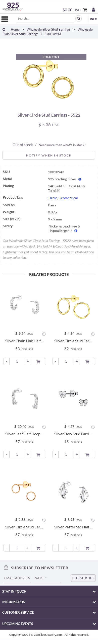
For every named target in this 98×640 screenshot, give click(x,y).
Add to (39, 361)
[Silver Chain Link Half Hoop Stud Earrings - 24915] (24, 304)
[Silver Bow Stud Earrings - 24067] (73, 397)
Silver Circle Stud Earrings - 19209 (73, 341)
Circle (52, 198)
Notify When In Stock (49, 155)
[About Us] (93, 19)
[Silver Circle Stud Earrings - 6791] (24, 490)
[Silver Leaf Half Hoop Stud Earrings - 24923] (24, 397)
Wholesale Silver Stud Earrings (49, 29)
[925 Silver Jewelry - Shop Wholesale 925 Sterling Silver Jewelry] (13, 7)
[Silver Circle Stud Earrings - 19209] (73, 304)
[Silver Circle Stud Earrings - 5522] (49, 106)
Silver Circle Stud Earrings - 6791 (24, 527)
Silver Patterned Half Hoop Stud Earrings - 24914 (73, 527)
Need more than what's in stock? (62, 145)
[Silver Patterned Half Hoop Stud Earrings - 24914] (73, 490)
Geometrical (68, 198)
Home (15, 29)
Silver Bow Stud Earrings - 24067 (73, 434)
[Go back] (4, 29)
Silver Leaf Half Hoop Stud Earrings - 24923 (24, 434)
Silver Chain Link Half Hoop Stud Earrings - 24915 (24, 341)
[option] (49, 75)
